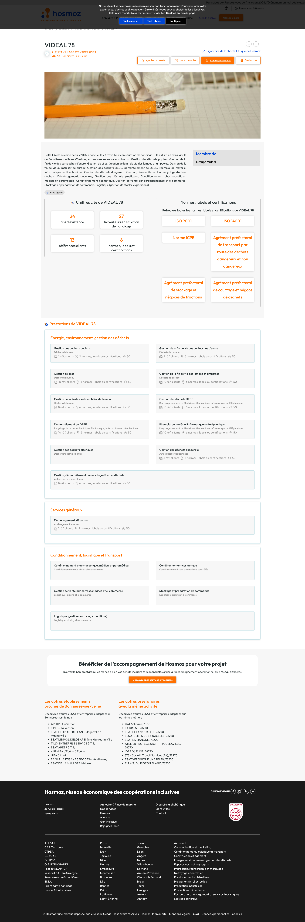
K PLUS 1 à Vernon (62, 728)
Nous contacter (188, 60)
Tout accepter (131, 21)
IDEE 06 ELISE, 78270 (139, 751)
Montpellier (107, 873)
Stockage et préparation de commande (69, 185)
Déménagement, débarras (74, 176)
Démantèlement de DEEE (140, 168)
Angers (141, 856)
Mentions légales (179, 914)
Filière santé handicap (58, 886)
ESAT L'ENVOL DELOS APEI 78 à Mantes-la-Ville (81, 739)
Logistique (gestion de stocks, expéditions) (122, 185)
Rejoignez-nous (109, 826)
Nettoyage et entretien (188, 873)
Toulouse (105, 856)
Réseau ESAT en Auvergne (61, 873)
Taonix (145, 914)
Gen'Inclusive (108, 821)
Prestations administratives (191, 877)
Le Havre (106, 894)
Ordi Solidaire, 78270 (138, 724)
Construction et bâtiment (190, 856)
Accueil (49, 29)
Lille (102, 881)
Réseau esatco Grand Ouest (62, 877)
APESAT (49, 843)
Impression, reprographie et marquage (198, 868)
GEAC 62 (50, 856)
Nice (103, 860)
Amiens (142, 894)
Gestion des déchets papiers (149, 159)
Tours (140, 886)
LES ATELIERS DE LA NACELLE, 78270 (149, 736)
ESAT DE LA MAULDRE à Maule (71, 763)
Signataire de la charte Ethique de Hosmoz (234, 51)
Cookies (171, 13)
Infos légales (56, 192)
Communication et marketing (192, 847)
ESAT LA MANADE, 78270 (141, 740)
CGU (196, 914)
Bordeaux (106, 877)
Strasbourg (107, 868)
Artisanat (180, 843)
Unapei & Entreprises (57, 890)
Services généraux (185, 898)
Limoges (142, 890)
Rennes (104, 886)
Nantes (104, 864)
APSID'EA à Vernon (63, 724)
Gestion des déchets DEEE (104, 168)
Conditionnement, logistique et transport (200, 851)
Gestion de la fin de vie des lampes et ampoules (138, 163)
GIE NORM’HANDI (56, 864)
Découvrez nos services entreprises (153, 679)
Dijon (140, 851)
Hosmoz (105, 813)
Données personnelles (215, 914)
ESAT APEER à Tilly (63, 747)
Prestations (251, 60)
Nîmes (141, 860)
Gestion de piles (97, 163)
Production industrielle (188, 886)
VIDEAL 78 (111, 29)
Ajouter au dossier (156, 60)
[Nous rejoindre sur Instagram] (240, 791)
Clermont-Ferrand (149, 877)
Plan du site (159, 914)
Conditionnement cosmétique (95, 180)
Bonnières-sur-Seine (87, 29)
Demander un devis (220, 60)
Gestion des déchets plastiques (116, 176)
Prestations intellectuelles (190, 881)
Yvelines (63, 29)
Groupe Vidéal (206, 162)
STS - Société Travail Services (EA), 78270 (151, 755)
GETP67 (49, 860)
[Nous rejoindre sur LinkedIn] (247, 791)
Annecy (142, 898)
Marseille (106, 847)
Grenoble (143, 847)
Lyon (103, 851)
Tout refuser (154, 21)
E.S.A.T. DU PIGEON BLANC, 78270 (147, 763)
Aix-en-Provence (148, 873)
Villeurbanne (145, 864)
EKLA (48, 881)
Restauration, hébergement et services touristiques (206, 894)
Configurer (175, 21)
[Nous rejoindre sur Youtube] (253, 791)
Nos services (108, 809)
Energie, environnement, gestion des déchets (202, 860)
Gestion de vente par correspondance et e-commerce (150, 180)
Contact (161, 813)
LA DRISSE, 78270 (136, 728)
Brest (140, 881)
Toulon (141, 843)
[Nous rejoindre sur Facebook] (233, 791)
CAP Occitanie (53, 847)
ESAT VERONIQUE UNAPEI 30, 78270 (149, 759)
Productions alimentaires (190, 890)
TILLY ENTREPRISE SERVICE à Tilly (73, 743)
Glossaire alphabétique (170, 804)
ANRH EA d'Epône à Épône (68, 751)
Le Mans (142, 868)
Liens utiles (163, 809)
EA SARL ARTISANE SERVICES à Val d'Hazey (79, 759)
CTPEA (49, 851)
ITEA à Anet (58, 755)
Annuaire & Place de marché (118, 804)
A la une (105, 817)
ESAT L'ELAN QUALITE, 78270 (144, 732)
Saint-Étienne (109, 898)
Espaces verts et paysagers (191, 864)
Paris (103, 843)
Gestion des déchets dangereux (104, 172)
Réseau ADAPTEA (56, 868)
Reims (104, 890)
